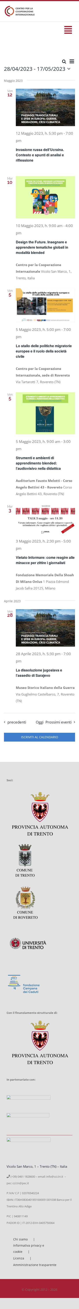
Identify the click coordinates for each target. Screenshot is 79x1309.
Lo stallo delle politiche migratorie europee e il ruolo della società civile (44, 351)
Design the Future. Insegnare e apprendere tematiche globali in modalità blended (42, 247)
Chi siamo (20, 1239)
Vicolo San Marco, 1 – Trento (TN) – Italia (37, 1166)
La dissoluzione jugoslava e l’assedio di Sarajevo (39, 673)
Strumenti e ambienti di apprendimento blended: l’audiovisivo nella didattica (38, 463)
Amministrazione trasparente (34, 1265)
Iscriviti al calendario (39, 737)
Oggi (39, 722)
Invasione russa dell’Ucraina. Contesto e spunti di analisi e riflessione (40, 155)
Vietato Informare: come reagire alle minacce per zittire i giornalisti (45, 560)
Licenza (18, 1258)
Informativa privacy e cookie (28, 1248)
